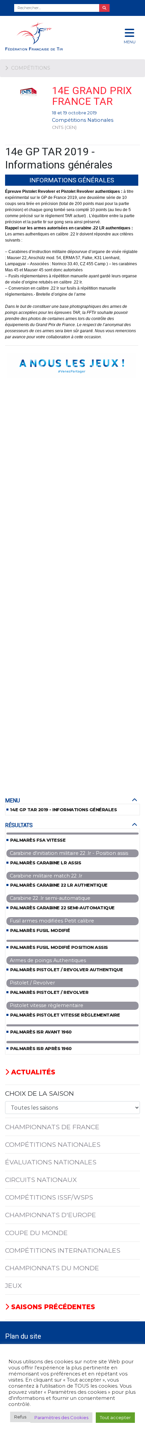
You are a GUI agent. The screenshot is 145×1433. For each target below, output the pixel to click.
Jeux (13, 1285)
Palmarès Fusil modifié (40, 930)
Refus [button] (20, 1416)
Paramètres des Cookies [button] (61, 1417)
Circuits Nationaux (41, 1180)
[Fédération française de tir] (48, 36)
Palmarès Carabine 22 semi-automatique (62, 907)
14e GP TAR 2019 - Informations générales (63, 809)
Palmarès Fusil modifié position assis (59, 947)
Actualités (32, 1072)
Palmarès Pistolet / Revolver (49, 992)
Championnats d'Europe (50, 1215)
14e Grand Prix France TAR (92, 96)
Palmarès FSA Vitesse (37, 840)
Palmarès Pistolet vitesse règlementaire (65, 1015)
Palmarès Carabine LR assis (45, 862)
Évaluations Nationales (50, 1162)
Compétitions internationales (62, 1250)
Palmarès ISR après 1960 (41, 1048)
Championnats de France (52, 1127)
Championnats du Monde (52, 1268)
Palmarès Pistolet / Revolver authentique (66, 969)
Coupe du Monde (36, 1233)
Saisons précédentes (52, 1307)
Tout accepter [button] (115, 1417)
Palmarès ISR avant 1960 (41, 1031)
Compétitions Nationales (82, 120)
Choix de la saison (39, 1093)
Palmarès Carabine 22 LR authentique (59, 885)
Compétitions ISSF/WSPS (49, 1197)
